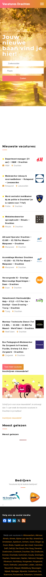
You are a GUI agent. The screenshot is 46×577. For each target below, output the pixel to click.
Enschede (14, 555)
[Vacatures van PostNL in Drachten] (12, 497)
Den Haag (29, 548)
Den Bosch (20, 548)
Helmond (32, 558)
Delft (6, 548)
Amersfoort (38, 538)
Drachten (26, 552)
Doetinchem (7, 552)
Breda (11, 545)
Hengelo (39, 558)
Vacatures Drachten (16, 4)
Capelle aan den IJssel (23, 545)
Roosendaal (18, 574)
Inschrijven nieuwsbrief (11, 418)
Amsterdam (7, 542)
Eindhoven (39, 552)
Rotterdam (28, 574)
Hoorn (6, 565)
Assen (32, 542)
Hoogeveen (27, 561)
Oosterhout (32, 571)
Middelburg (26, 568)
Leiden (31, 565)
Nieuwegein (36, 568)
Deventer (38, 548)
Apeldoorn (17, 542)
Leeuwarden (23, 565)
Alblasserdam (29, 535)
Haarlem (6, 558)
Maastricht (8, 568)
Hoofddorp (17, 561)
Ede (32, 552)
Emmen (5, 555)
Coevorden (38, 545)
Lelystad (38, 565)
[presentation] (2, 504)
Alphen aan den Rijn (24, 538)
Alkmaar (38, 535)
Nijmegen (15, 571)
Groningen (39, 555)
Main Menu (42, 4)
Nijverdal (23, 571)
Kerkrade (13, 565)
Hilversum (8, 561)
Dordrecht (17, 552)
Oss (39, 571)
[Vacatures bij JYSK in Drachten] (35, 497)
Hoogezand (37, 561)
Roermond (8, 574)
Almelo (6, 538)
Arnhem (25, 542)
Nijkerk (7, 571)
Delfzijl (12, 548)
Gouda (31, 555)
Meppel (17, 568)
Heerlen (24, 558)
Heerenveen (15, 558)
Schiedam (37, 574)
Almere (12, 538)
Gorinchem (22, 555)
